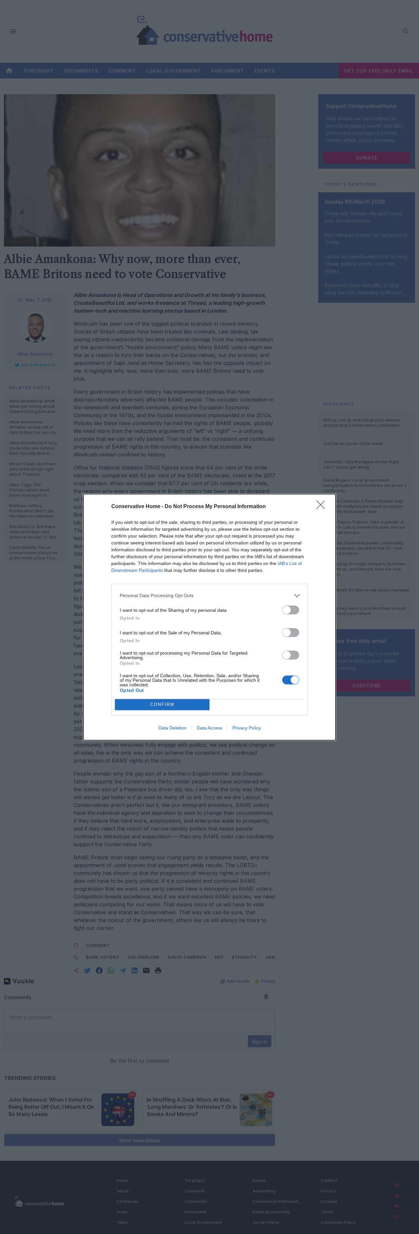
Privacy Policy (246, 727)
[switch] (290, 610)
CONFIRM (162, 704)
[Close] (323, 507)
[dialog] (209, 617)
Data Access (209, 727)
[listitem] (209, 595)
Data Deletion (172, 727)
